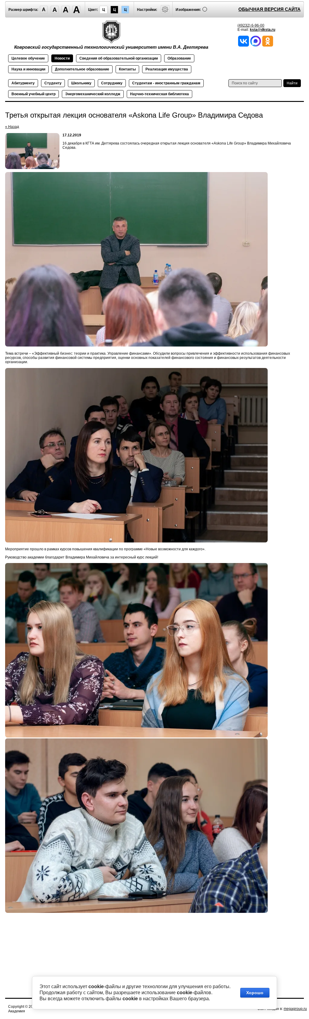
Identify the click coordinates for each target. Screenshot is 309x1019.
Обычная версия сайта (269, 9)
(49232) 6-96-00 (250, 25)
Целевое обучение (28, 58)
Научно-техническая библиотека (159, 94)
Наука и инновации (28, 69)
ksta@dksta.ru (262, 30)
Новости (62, 58)
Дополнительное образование (82, 69)
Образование (179, 58)
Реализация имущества (166, 69)
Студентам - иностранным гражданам (166, 83)
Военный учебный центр (33, 94)
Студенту (53, 83)
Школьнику (81, 83)
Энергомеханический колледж (92, 94)
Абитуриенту (23, 83)
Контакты (127, 69)
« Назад (12, 127)
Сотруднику (112, 83)
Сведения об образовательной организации (118, 58)
